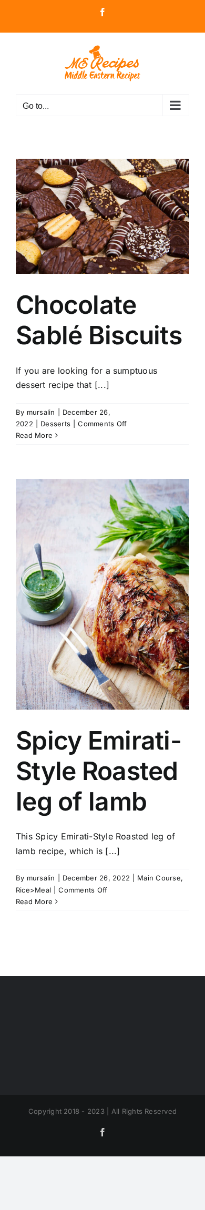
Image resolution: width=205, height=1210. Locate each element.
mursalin (41, 412)
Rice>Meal (33, 890)
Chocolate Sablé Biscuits (99, 320)
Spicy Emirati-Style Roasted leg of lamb (98, 770)
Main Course (159, 878)
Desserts (55, 423)
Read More (34, 435)
